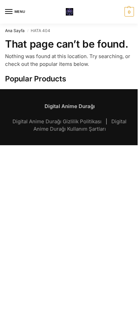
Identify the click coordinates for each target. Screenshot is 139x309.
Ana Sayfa (15, 30)
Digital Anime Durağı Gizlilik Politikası (57, 121)
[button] (128, 12)
